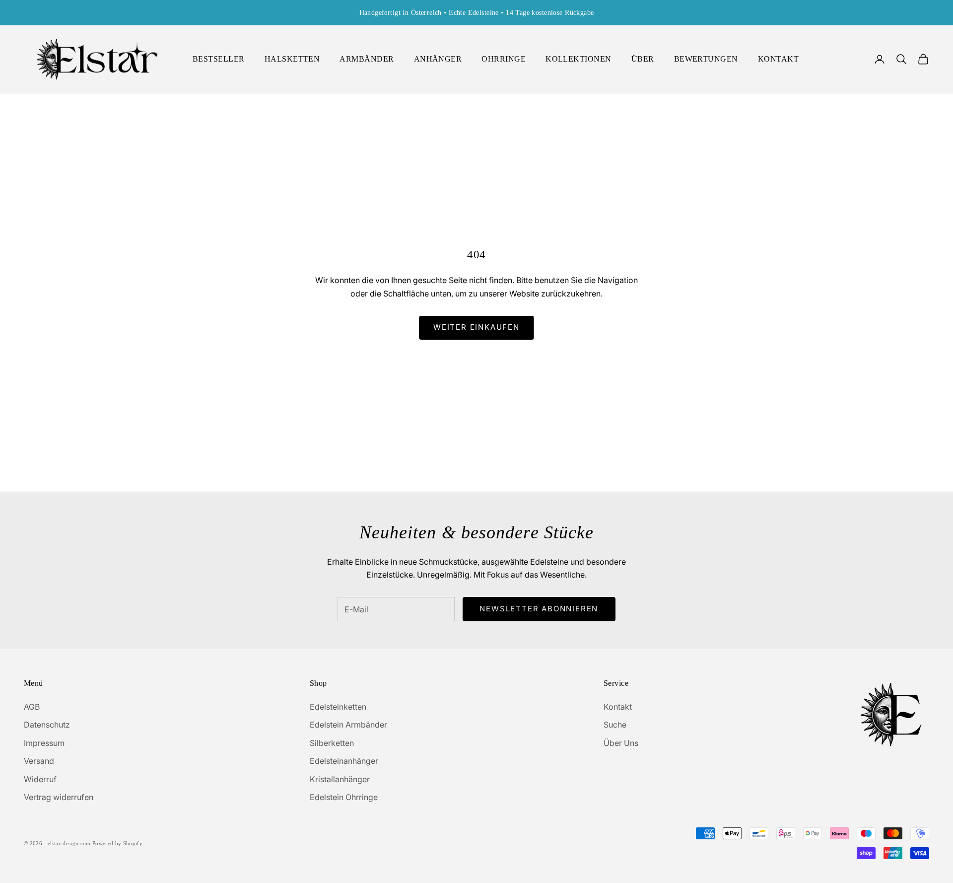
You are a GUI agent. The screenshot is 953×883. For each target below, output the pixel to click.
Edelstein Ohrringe (344, 797)
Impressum (44, 743)
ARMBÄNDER (367, 59)
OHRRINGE (503, 59)
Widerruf (40, 779)
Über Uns (621, 743)
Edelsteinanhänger (344, 761)
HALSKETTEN (292, 59)
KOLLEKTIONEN (578, 59)
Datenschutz (47, 725)
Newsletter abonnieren (538, 608)
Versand (39, 761)
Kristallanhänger (340, 779)
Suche (615, 725)
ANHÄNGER (438, 59)
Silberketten (332, 743)
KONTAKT (778, 59)
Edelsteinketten (338, 707)
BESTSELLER (219, 59)
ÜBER (642, 59)
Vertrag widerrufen (58, 797)
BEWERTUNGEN (706, 59)
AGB (32, 707)
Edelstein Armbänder (348, 725)
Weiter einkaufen (476, 327)
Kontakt (618, 707)
